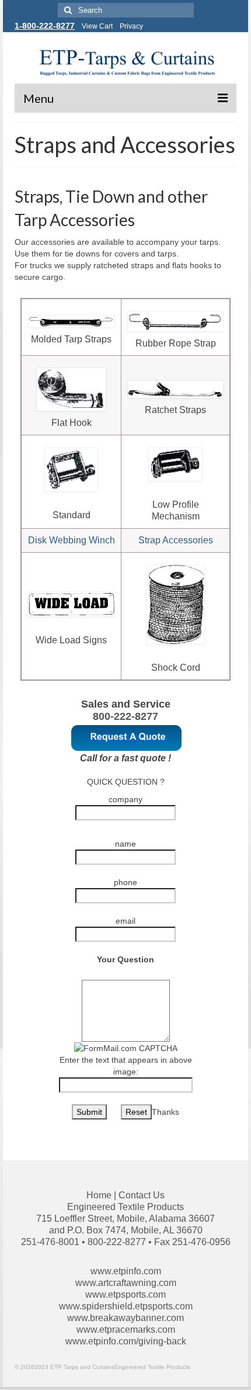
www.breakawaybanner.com (125, 1318)
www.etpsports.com (125, 1294)
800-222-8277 (125, 716)
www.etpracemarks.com (125, 1329)
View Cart (97, 26)
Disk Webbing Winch (71, 540)
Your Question (125, 959)
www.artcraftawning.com (125, 1283)
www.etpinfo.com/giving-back (125, 1341)
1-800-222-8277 (45, 25)
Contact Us (141, 1195)
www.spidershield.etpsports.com (126, 1306)
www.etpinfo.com (125, 1271)
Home (98, 1195)
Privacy (131, 26)
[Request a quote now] (127, 736)
